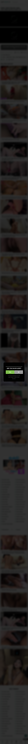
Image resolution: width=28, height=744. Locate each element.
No (18, 372)
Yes (10, 372)
